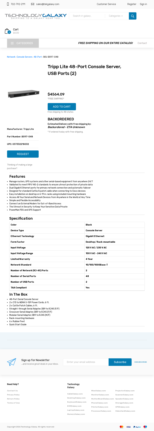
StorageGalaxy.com (124, 403)
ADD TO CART (62, 106)
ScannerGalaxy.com (124, 395)
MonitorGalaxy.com (100, 395)
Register (131, 4)
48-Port (38, 57)
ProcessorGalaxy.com (101, 411)
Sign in (143, 4)
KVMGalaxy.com (74, 406)
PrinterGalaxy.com (99, 407)
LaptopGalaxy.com (75, 410)
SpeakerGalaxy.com (124, 399)
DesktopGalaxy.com (76, 398)
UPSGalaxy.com (122, 407)
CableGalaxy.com (75, 394)
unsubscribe (140, 362)
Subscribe (120, 362)
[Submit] (132, 16)
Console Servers (24, 57)
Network (11, 57)
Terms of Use (13, 403)
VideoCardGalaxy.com (125, 411)
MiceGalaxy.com (98, 391)
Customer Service (106, 4)
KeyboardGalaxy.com (76, 402)
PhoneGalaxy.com (99, 403)
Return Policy (13, 399)
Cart (15, 29)
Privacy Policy (13, 395)
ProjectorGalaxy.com (124, 391)
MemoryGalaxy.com (76, 414)
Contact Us (12, 391)
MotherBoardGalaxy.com (102, 399)
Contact (142, 43)
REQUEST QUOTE (23, 155)
